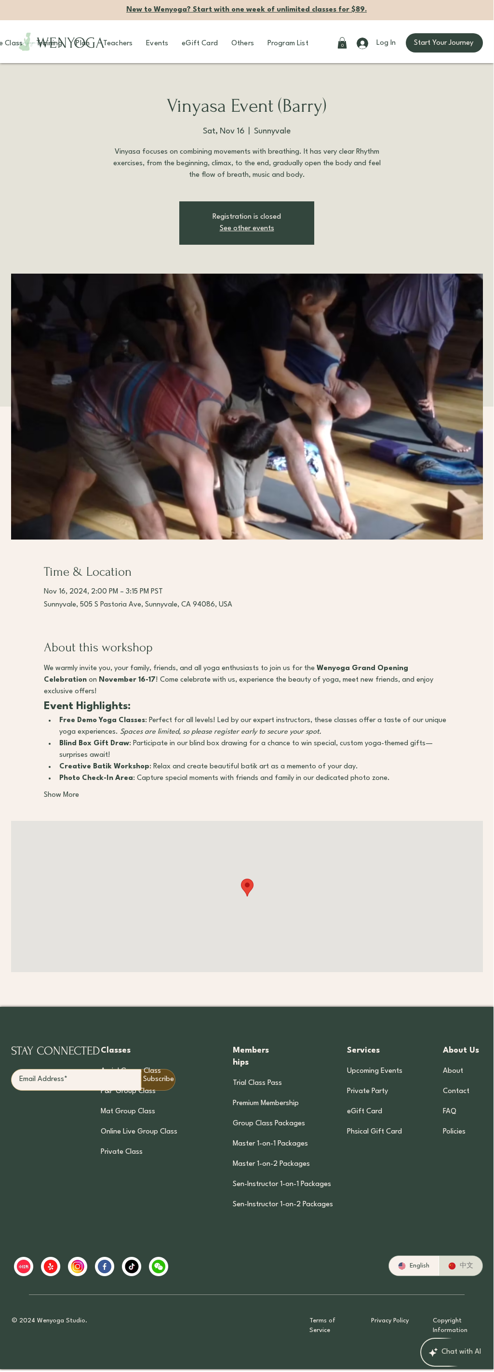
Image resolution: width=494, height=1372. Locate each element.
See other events (247, 228)
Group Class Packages (269, 1123)
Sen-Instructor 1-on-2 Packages (269, 1204)
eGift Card (364, 1111)
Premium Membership (266, 1103)
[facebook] (104, 1266)
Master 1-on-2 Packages (269, 1164)
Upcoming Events (374, 1071)
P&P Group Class (128, 1091)
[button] (49, 43)
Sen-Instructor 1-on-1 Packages (269, 1184)
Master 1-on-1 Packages (269, 1144)
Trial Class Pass (257, 1083)
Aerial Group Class (131, 1071)
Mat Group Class (128, 1111)
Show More (61, 795)
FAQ (449, 1111)
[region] (200, 1266)
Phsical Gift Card (374, 1131)
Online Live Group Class (139, 1131)
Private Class (122, 1152)
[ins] (77, 1266)
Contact (456, 1091)
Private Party (367, 1091)
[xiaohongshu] (23, 1266)
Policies (454, 1131)
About (453, 1071)
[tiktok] (131, 1266)
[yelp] (50, 1266)
